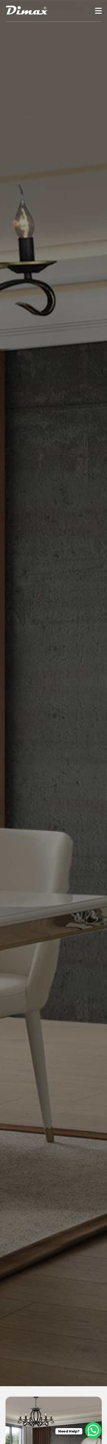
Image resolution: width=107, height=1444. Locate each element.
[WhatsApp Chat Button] (93, 1430)
